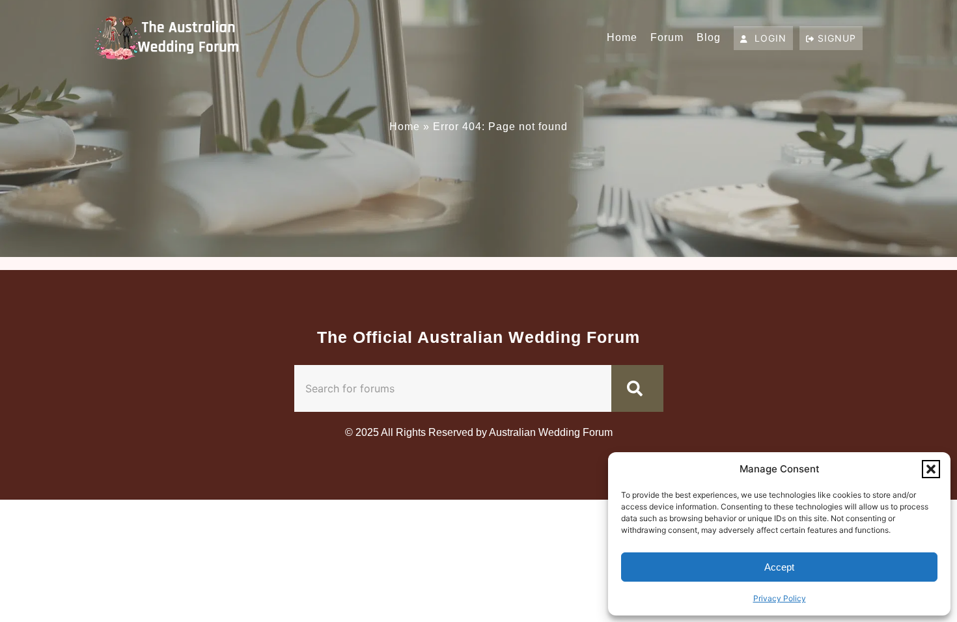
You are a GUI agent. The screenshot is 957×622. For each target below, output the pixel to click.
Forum (667, 37)
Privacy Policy (779, 598)
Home (622, 37)
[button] (930, 469)
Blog (709, 37)
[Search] (637, 388)
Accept (779, 567)
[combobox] (452, 388)
